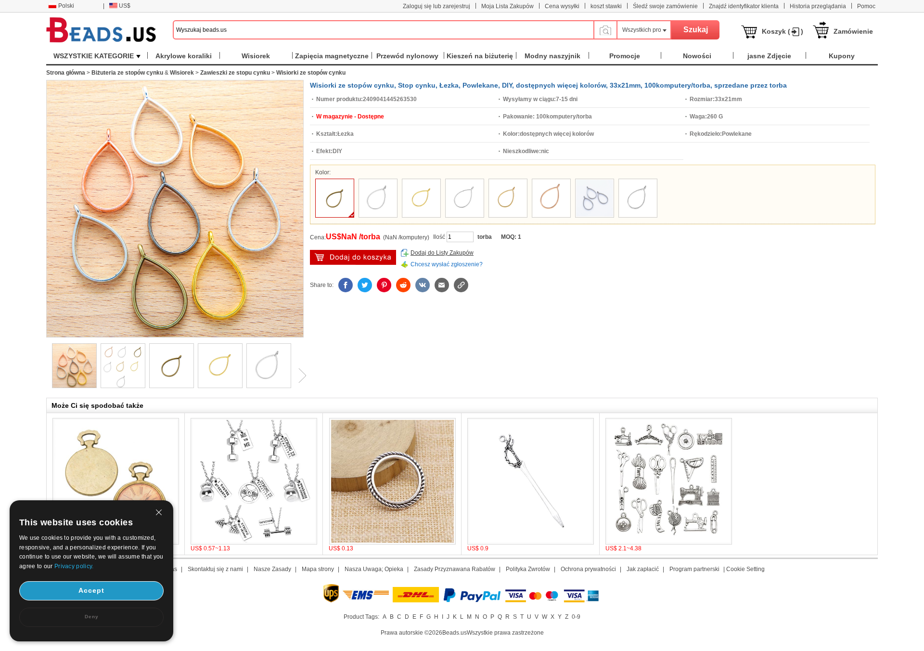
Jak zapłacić (643, 569)
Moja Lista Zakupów (507, 6)
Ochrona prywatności (588, 569)
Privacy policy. (74, 566)
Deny (92, 616)
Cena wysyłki (562, 6)
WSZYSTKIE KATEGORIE (93, 56)
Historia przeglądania (818, 6)
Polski (66, 5)
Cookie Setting (745, 569)
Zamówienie (853, 31)
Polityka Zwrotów (528, 569)
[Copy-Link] (461, 285)
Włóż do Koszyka (353, 257)
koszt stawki (606, 6)
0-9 (576, 616)
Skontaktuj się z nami (215, 569)
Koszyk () (782, 31)
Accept (91, 590)
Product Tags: (361, 616)
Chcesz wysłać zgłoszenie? (447, 264)
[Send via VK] (422, 285)
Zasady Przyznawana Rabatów (454, 569)
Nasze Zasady (272, 569)
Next (299, 375)
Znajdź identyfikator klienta (744, 6)
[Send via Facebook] (345, 285)
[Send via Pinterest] (384, 285)
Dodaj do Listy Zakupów (442, 252)
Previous (46, 375)
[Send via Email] (442, 285)
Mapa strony (318, 569)
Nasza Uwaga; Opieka (374, 569)
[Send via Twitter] (365, 285)
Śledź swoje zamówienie (665, 6)
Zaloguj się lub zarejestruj (436, 6)
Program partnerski (694, 569)
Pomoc (866, 6)
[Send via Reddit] (403, 285)
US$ (124, 5)
